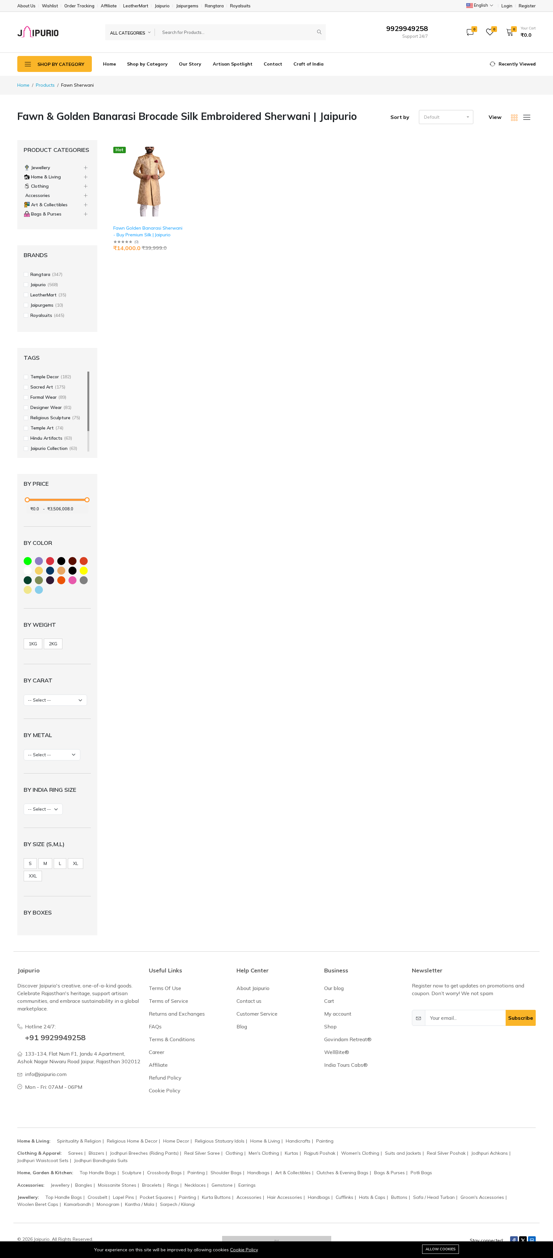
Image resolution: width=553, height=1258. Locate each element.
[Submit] (319, 32)
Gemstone (222, 1185)
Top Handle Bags (98, 1172)
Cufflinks (344, 1197)
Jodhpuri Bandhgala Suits (101, 1160)
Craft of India (308, 64)
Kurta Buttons (216, 1197)
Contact (273, 64)
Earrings (247, 1185)
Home (109, 64)
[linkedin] (532, 1240)
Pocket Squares (156, 1197)
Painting (324, 1141)
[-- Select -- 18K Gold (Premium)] (52, 754)
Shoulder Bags (226, 1172)
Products (45, 85)
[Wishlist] (183, 157)
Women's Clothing (360, 1153)
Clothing (234, 1153)
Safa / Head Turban (434, 1197)
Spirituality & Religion (79, 1141)
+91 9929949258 (55, 1037)
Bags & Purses (389, 1172)
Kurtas (291, 1153)
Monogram (108, 1204)
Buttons (399, 1197)
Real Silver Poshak (446, 1153)
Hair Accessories (284, 1197)
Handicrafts (298, 1141)
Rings (173, 1185)
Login (506, 6)
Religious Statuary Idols (219, 1141)
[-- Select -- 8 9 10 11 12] (43, 809)
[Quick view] (183, 149)
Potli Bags (421, 1172)
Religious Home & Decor (132, 1141)
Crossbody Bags (164, 1172)
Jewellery (60, 1185)
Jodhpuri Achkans (489, 1153)
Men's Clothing (264, 1153)
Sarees (75, 1153)
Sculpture (131, 1172)
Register (527, 6)
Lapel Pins (123, 1197)
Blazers (96, 1153)
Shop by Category (147, 64)
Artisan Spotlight (232, 64)
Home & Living (265, 1141)
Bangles (83, 1185)
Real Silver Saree (202, 1153)
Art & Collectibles (293, 1172)
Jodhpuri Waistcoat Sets (42, 1160)
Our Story (190, 64)
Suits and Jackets (403, 1153)
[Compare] (183, 165)
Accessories (248, 1197)
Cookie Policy (244, 1250)
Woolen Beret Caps (37, 1204)
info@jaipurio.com (46, 1074)
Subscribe (520, 1018)
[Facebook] (514, 1240)
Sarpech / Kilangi (177, 1204)
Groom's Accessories (482, 1197)
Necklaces (195, 1185)
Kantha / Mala (139, 1204)
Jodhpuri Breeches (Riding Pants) (144, 1153)
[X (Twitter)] (523, 1240)
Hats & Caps (372, 1197)
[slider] (27, 499)
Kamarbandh (77, 1204)
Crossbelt (97, 1197)
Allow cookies (440, 1249)
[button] (519, 32)
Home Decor (176, 1141)
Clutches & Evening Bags (342, 1172)
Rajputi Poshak (319, 1153)
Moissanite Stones (117, 1185)
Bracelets (152, 1185)
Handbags (258, 1172)
